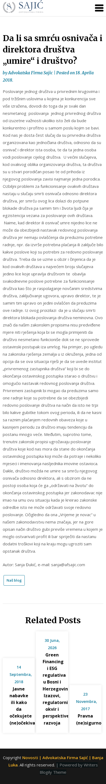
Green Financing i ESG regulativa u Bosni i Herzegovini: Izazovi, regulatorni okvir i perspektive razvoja (56, 689)
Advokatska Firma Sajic (30, 72)
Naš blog (14, 580)
